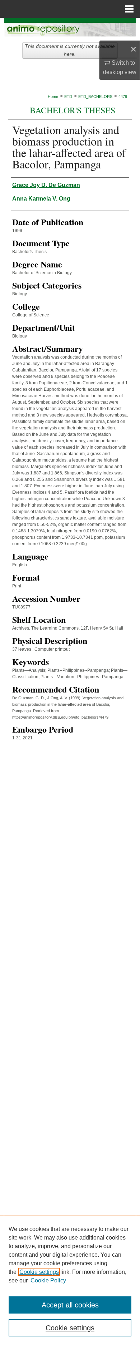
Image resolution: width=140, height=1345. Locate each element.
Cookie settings (39, 1272)
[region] (70, 1280)
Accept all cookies (70, 1305)
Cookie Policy (48, 1280)
